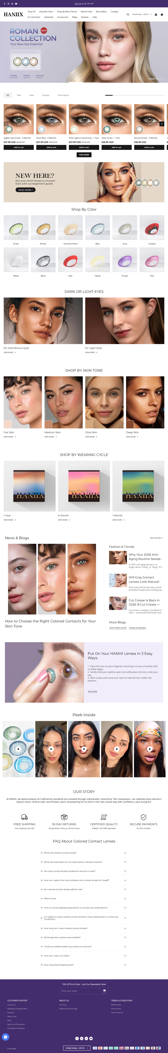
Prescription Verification (16, 1028)
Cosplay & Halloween (137, 628)
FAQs (9, 1020)
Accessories (62, 17)
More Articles (155, 538)
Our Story (62, 1005)
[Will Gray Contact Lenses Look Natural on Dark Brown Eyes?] (118, 580)
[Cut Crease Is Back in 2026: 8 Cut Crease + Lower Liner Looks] (118, 603)
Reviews (85, 17)
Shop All (31, 11)
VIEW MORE (84, 155)
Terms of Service (117, 1012)
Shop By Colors (46, 11)
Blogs (74, 17)
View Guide (92, 691)
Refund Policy (116, 1005)
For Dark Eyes (34, 17)
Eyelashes (48, 17)
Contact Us (11, 1005)
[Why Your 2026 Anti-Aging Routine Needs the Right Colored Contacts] (118, 557)
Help (95, 17)
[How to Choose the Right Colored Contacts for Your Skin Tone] (52, 579)
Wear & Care (11, 1016)
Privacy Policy (116, 1009)
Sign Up (78, 3)
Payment (10, 1012)
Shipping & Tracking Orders (17, 1009)
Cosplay (114, 11)
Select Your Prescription (16, 1024)
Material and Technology (68, 1009)
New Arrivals (86, 11)
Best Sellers (101, 11)
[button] (127, 14)
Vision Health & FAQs (118, 628)
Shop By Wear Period (67, 11)
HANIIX (14, 1049)
